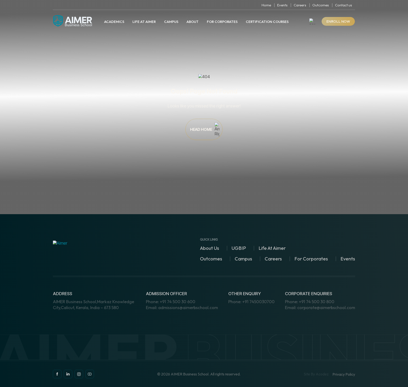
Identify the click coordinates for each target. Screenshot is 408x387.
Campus (171, 21)
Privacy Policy (343, 374)
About (193, 21)
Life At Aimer (144, 21)
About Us (209, 248)
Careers (300, 5)
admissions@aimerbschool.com (182, 307)
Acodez (322, 374)
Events (282, 5)
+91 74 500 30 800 (309, 301)
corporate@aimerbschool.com (320, 307)
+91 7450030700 (251, 301)
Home (266, 5)
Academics (114, 21)
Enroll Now (338, 21)
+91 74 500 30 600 (170, 301)
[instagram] (68, 374)
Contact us (343, 5)
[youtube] (89, 374)
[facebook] (57, 374)
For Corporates (222, 21)
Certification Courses (267, 21)
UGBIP (239, 248)
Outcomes (320, 5)
